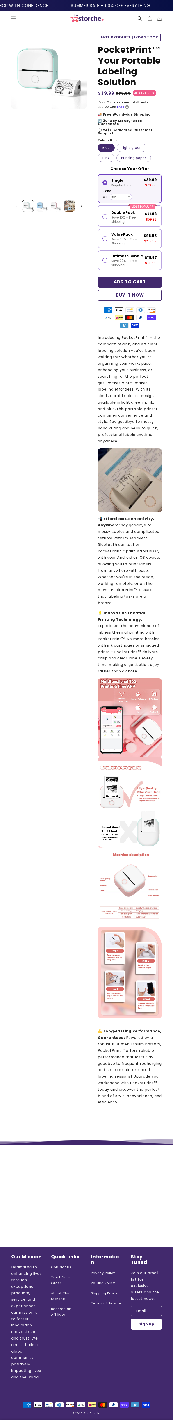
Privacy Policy (103, 1273)
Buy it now (130, 295)
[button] (140, 18)
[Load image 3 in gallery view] (55, 206)
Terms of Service (106, 1303)
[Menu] (13, 18)
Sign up (146, 1324)
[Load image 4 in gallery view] (69, 206)
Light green (132, 147)
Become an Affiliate (61, 1312)
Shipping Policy (104, 1293)
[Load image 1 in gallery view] (28, 206)
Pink (105, 158)
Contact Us (61, 1267)
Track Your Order (60, 1280)
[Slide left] (16, 206)
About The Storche (60, 1296)
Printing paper (133, 158)
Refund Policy (103, 1283)
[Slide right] (81, 206)
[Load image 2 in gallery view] (42, 206)
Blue (106, 147)
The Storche (92, 1413)
